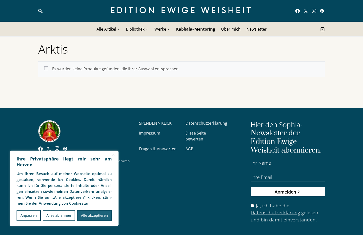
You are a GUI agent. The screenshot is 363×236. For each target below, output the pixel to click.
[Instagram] (314, 11)
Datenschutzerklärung (206, 123)
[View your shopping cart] (322, 29)
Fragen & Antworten (158, 149)
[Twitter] (305, 11)
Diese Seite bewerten (195, 136)
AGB (189, 149)
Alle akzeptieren (94, 215)
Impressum (149, 133)
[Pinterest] (322, 11)
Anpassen (28, 215)
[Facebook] (297, 11)
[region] (64, 188)
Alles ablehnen (58, 215)
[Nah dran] (113, 155)
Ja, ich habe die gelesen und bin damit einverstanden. (284, 212)
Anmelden (285, 192)
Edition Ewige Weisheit (181, 11)
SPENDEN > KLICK (155, 123)
